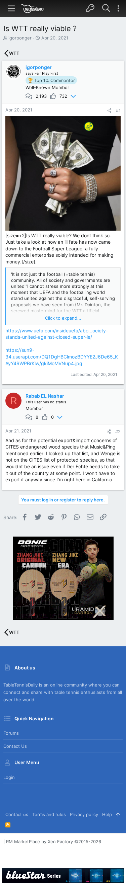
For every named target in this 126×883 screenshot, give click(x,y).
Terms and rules (49, 814)
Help (107, 814)
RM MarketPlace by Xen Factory (53, 841)
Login (9, 777)
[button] (11, 8)
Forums (11, 733)
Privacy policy (84, 814)
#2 (118, 431)
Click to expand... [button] (63, 318)
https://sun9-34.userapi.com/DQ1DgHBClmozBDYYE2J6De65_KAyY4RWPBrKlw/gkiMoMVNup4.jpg (61, 356)
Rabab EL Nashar (45, 396)
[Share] (109, 110)
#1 (118, 110)
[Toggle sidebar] (118, 8)
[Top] (118, 814)
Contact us (15, 746)
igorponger (20, 38)
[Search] (106, 8)
